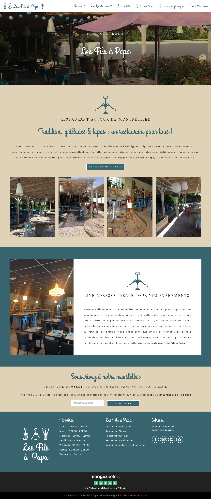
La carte (123, 6)
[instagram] (172, 441)
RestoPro (122, 496)
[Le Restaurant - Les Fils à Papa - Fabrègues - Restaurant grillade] (129, 206)
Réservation (144, 6)
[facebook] (156, 441)
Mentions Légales (138, 496)
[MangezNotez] (179, 441)
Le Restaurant (101, 6)
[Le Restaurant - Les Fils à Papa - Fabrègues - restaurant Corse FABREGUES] (32, 206)
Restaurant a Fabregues (120, 440)
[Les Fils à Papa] (105, 476)
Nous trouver (198, 6)
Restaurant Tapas (116, 431)
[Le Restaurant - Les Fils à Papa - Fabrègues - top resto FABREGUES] (42, 307)
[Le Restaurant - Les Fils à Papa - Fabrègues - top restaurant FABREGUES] (178, 206)
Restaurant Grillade (117, 435)
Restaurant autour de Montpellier (126, 445)
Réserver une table (105, 167)
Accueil (79, 6)
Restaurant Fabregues (119, 426)
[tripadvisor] (164, 441)
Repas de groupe (171, 6)
